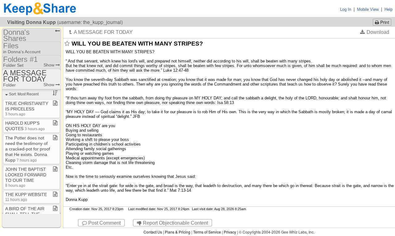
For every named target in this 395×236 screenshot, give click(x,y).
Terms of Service (207, 231)
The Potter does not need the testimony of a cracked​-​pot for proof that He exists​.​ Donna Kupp (27, 148)
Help (389, 9)
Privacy (230, 231)
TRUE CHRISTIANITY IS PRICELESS (26, 108)
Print (384, 22)
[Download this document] (374, 32)
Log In (345, 9)
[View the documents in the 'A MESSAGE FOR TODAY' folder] (101, 32)
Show (50, 64)
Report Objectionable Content (175, 223)
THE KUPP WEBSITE (26, 197)
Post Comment (104, 223)
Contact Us (152, 231)
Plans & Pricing (177, 231)
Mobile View (368, 9)
